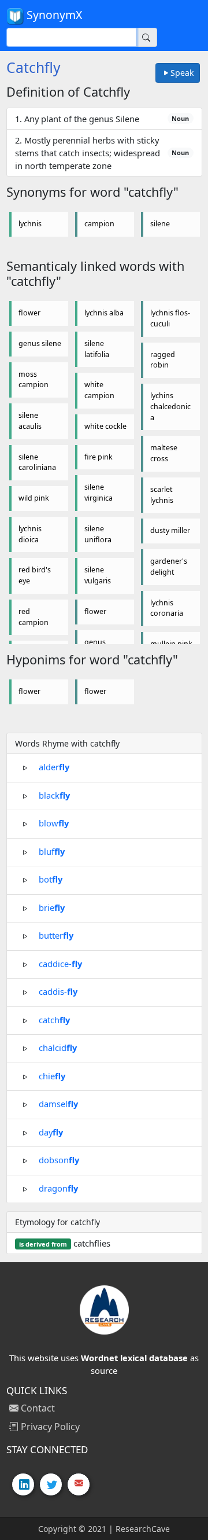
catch (54, 1019)
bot (50, 879)
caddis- (58, 991)
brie (52, 907)
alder (54, 767)
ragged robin (162, 360)
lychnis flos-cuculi (170, 318)
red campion (33, 617)
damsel (58, 1103)
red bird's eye (34, 575)
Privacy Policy (49, 1426)
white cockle (105, 426)
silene (160, 224)
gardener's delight (168, 566)
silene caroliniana (37, 462)
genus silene (39, 343)
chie (52, 1075)
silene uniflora (98, 534)
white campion (99, 390)
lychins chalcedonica (170, 406)
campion (99, 224)
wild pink (33, 498)
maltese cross (163, 453)
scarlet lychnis (161, 494)
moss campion (33, 379)
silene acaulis (30, 420)
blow (54, 823)
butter (56, 935)
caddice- (60, 963)
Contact (36, 1408)
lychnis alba (104, 313)
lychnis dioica (30, 534)
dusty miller (170, 530)
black (54, 794)
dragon (58, 1187)
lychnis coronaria (166, 608)
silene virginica (98, 492)
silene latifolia (96, 349)
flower (29, 313)
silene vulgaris (97, 575)
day (51, 1131)
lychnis (30, 224)
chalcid (58, 1047)
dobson (59, 1160)
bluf (52, 851)
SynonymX (53, 15)
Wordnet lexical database (134, 1357)
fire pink (98, 457)
